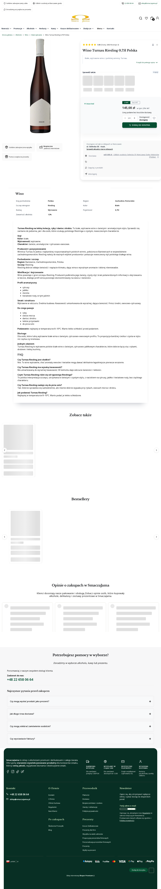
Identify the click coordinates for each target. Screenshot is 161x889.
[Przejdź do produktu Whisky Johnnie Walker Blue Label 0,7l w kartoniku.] (25, 535)
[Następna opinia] (156, 616)
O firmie (51, 799)
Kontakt (51, 795)
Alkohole (18, 35)
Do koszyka (18, 473)
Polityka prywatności (90, 811)
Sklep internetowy (79, 876)
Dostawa (86, 799)
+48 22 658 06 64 (20, 679)
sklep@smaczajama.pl (149, 3)
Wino (26, 35)
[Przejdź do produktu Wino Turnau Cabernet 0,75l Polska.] (18, 449)
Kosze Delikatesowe (90, 826)
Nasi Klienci (52, 811)
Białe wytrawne (36, 35)
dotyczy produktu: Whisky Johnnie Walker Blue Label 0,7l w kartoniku (34, 625)
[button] (154, 118)
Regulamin (52, 807)
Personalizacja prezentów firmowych (97, 842)
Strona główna (7, 35)
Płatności (86, 795)
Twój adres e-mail (128, 806)
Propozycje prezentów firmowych (95, 838)
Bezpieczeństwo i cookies (92, 803)
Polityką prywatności (127, 821)
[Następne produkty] (156, 450)
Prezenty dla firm (89, 830)
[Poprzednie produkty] (4, 450)
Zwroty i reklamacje (90, 807)
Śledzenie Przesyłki (56, 826)
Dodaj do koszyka (141, 125)
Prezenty (86, 846)
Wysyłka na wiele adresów (93, 834)
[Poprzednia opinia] (4, 616)
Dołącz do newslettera (131, 809)
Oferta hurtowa (54, 803)
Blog (50, 830)
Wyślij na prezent (89, 850)
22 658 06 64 (128, 3)
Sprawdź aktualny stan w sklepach (100, 149)
